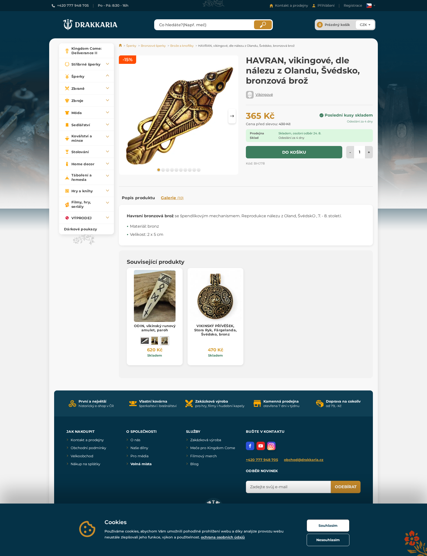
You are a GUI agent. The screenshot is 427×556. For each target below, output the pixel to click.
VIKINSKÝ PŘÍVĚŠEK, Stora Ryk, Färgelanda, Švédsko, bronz (215, 330)
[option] (178, 115)
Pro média (139, 456)
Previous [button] (125, 116)
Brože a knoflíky (182, 46)
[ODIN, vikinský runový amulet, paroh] (164, 340)
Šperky (131, 46)
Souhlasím (328, 525)
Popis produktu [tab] (138, 197)
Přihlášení (326, 5)
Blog (194, 464)
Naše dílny (139, 448)
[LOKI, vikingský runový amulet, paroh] (144, 340)
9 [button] (194, 169)
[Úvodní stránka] (121, 46)
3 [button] (167, 169)
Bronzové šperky (153, 46)
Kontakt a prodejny (291, 5)
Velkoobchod (82, 456)
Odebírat (346, 486)
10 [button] (198, 169)
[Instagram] (271, 446)
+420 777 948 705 (73, 5)
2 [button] (163, 169)
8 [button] (189, 169)
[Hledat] (263, 24)
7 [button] (185, 169)
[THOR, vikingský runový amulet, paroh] (154, 340)
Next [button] (232, 116)
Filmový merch (203, 456)
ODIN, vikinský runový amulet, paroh (154, 328)
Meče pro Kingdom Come (212, 448)
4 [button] (171, 169)
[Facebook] (250, 446)
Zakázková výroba (205, 440)
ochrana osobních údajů (223, 537)
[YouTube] (260, 446)
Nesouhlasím (328, 540)
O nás (135, 440)
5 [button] (176, 169)
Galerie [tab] (172, 197)
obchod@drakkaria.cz (303, 460)
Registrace (353, 5)
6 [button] (180, 169)
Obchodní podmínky (88, 448)
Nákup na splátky (85, 464)
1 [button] (158, 169)
